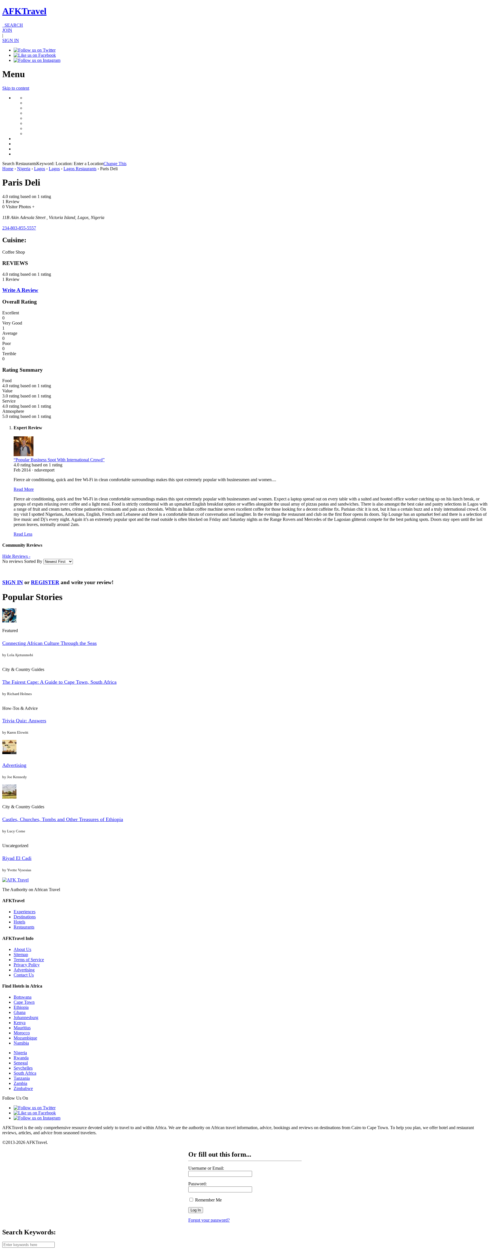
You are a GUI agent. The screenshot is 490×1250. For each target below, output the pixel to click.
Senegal (21, 1062)
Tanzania (22, 1078)
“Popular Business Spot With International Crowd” (59, 459)
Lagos (39, 168)
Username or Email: (206, 1168)
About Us (22, 949)
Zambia (20, 1083)
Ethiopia (21, 1007)
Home (7, 168)
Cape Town (24, 1002)
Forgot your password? (209, 1220)
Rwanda (21, 1057)
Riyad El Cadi (16, 858)
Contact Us (24, 975)
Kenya (20, 1022)
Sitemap (21, 954)
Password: (197, 1183)
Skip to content (15, 88)
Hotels (19, 921)
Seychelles (23, 1068)
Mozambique (25, 1038)
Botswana (22, 997)
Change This (115, 163)
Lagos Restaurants (80, 168)
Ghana (20, 1012)
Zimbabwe (23, 1088)
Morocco (22, 1032)
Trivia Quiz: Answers (24, 720)
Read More (24, 489)
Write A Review (20, 290)
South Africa (25, 1073)
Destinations (25, 916)
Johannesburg (26, 1017)
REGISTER (45, 582)
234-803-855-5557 (19, 228)
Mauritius (22, 1027)
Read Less (23, 534)
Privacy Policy (27, 964)
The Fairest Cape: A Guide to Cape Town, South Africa (59, 682)
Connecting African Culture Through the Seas (49, 643)
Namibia (21, 1043)
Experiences (24, 911)
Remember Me (208, 1200)
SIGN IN (10, 40)
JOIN (7, 30)
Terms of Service (29, 959)
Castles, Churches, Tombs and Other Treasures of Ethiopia (62, 819)
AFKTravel (24, 11)
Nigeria (23, 168)
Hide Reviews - (16, 556)
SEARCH (12, 25)
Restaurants (24, 927)
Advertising (14, 765)
